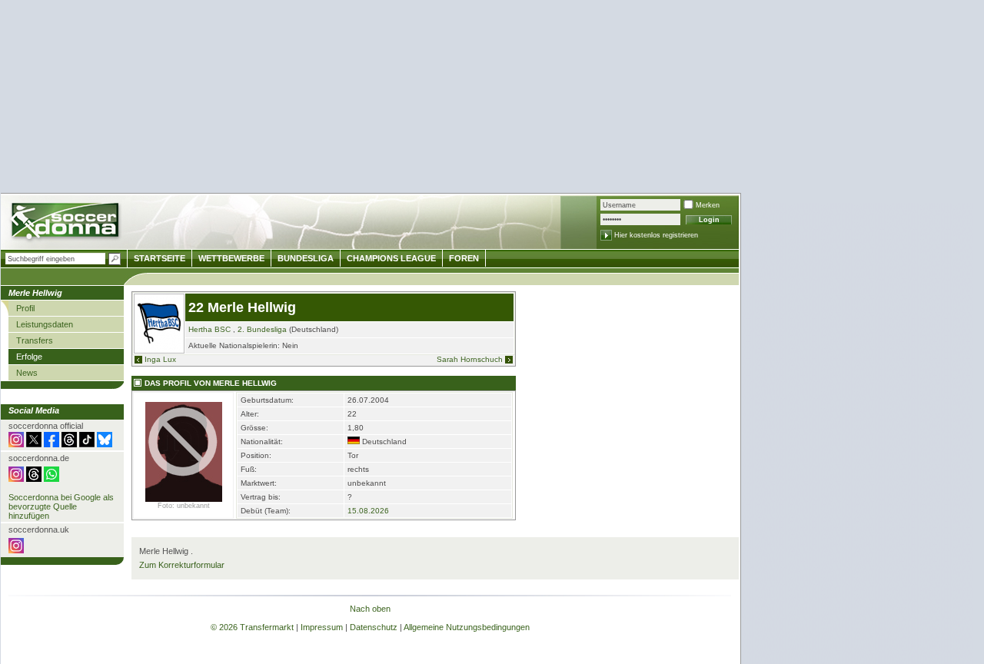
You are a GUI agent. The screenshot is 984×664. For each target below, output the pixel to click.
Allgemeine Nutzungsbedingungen (467, 627)
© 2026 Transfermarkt (252, 627)
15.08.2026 (368, 510)
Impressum (322, 627)
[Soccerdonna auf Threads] (69, 444)
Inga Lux (160, 359)
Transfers (34, 340)
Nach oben (370, 608)
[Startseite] (66, 223)
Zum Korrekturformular (181, 564)
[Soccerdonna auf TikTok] (87, 444)
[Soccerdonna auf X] (34, 444)
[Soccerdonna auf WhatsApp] (51, 478)
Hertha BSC (209, 329)
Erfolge (29, 356)
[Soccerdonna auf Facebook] (51, 444)
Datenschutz (373, 627)
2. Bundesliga (262, 329)
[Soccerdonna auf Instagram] (16, 444)
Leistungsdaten (44, 324)
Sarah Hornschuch (470, 359)
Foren (464, 258)
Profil (25, 308)
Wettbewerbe (231, 258)
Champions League (391, 258)
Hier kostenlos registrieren (656, 235)
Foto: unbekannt (184, 506)
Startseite (159, 258)
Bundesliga (306, 258)
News (27, 372)
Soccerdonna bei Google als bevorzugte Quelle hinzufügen (61, 506)
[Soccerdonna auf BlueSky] (104, 444)
